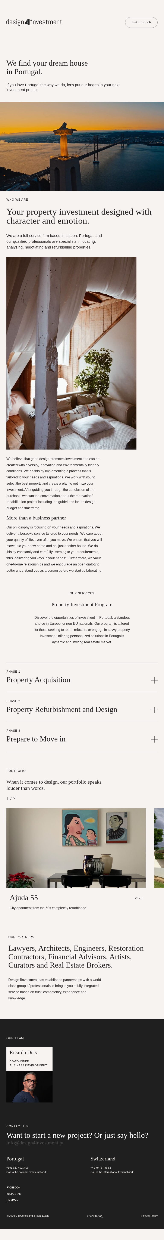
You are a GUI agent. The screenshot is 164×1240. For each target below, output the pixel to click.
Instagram (13, 1205)
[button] (82, 689)
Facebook (12, 1199)
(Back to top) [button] (95, 1228)
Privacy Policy (150, 1227)
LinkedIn (12, 1212)
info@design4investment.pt (29, 1154)
